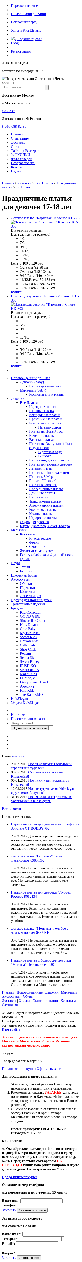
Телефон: (9, 1205)
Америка (27, 686)
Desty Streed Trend (34, 682)
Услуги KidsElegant (26, 30)
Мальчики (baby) (33, 390)
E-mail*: (8, 1244)
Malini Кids (28, 674)
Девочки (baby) (32, 382)
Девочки (24, 183)
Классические (40, 538)
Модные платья (41, 514)
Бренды (17, 608)
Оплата (16, 146)
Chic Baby (28, 629)
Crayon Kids (29, 641)
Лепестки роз (30, 596)
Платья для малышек (45, 386)
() (28, 39)
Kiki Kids (27, 690)
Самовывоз (10, 1005)
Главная (17, 134)
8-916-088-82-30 (14, 126)
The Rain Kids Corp (34, 694)
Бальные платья (41, 440)
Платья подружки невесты (49, 460)
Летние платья (40, 468)
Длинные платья (42, 493)
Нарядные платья (42, 407)
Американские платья (46, 505)
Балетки (26, 571)
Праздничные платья (45, 419)
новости (18, 756)
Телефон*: (10, 1239)
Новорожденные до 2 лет (30, 378)
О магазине (20, 138)
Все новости (11, 809)
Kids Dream (29, 625)
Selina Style (28, 657)
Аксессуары (20, 579)
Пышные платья (41, 411)
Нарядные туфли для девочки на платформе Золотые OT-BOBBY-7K (45, 826)
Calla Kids (27, 645)
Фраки (34, 542)
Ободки (26, 583)
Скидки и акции (45, 1001)
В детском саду (50, 452)
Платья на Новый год (46, 431)
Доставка (18, 142)
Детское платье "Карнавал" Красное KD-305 (45, 218)
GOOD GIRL (30, 616)
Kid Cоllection (30, 612)
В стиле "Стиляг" (42, 481)
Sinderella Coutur (32, 620)
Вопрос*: (9, 1253)
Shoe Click (28, 649)
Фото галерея (21, 159)
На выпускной (49, 427)
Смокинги (37, 546)
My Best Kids (30, 633)
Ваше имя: (11, 1200)
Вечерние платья (42, 435)
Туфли (25, 567)
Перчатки (27, 588)
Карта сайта (11, 1029)
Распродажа (20, 710)
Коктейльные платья (45, 423)
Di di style (27, 678)
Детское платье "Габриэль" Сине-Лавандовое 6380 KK (37, 858)
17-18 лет (23, 187)
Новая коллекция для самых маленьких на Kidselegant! (41, 799)
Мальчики (19, 530)
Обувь (15, 563)
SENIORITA (29, 670)
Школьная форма (24, 575)
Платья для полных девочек (50, 464)
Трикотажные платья (45, 501)
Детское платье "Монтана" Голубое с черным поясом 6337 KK (39, 930)
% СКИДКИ (20, 155)
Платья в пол (39, 497)
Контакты (18, 167)
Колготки (27, 592)
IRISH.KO (28, 666)
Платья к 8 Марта (42, 477)
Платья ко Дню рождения (49, 472)
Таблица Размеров (25, 151)
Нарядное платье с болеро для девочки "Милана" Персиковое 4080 (41, 962)
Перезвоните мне (24, 6)
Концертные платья (44, 415)
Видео (16, 171)
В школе (44, 456)
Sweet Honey (30, 662)
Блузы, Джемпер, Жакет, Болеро (45, 526)
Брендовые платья (43, 509)
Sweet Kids (28, 637)
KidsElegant (20, 699)
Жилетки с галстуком (36, 551)
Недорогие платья (43, 518)
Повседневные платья (46, 489)
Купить (16, 292)
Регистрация (21, 51)
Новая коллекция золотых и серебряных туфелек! (41, 766)
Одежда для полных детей (31, 600)
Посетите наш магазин (28, 719)
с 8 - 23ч (8, 111)
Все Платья (44, 183)
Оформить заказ (49, 1069)
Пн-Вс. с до (28, 14)
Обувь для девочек (34, 522)
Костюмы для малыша (46, 394)
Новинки (18, 715)
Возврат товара (23, 163)
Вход (15, 43)
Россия (25, 653)
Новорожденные (30, 992)
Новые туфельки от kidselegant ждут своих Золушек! (43, 791)
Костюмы (27, 534)
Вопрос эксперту (24, 22)
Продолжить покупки (19, 1069)
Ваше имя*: (11, 1234)
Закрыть (9, 1210)
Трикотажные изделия (28, 604)
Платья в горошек (43, 485)
